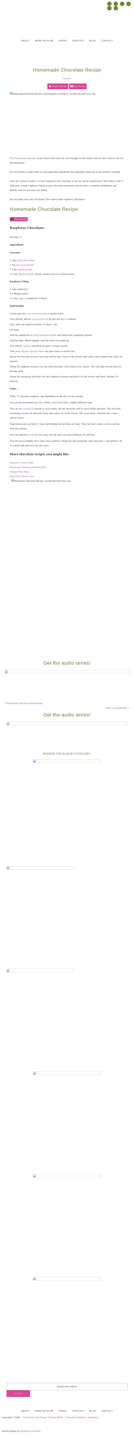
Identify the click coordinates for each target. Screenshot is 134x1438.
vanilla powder (24, 269)
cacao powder (38, 319)
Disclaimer (93, 1417)
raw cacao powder (25, 265)
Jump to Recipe (59, 86)
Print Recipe (79, 86)
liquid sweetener (26, 274)
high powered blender (45, 335)
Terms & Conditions (76, 1417)
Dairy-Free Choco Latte (22, 476)
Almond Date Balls (19, 472)
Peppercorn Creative (30, 1431)
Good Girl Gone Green (34, 1417)
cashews (22, 298)
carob (31, 435)
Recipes (67, 78)
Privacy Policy (56, 1417)
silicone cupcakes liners (32, 351)
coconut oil (28, 408)
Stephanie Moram (67, 22)
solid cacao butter (26, 260)
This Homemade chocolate (23, 158)
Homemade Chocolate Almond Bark (28, 467)
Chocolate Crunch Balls (21, 462)
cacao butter (32, 313)
